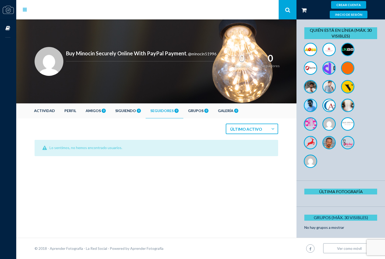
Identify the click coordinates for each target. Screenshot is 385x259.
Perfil (70, 110)
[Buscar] (287, 9)
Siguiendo (127, 110)
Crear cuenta (348, 5)
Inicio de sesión (348, 15)
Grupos (197, 110)
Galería (227, 110)
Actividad (44, 110)
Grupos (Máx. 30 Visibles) (341, 217)
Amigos (95, 110)
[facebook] (310, 248)
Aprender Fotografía (146, 248)
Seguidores (163, 110)
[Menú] (25, 9)
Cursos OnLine (8, 28)
